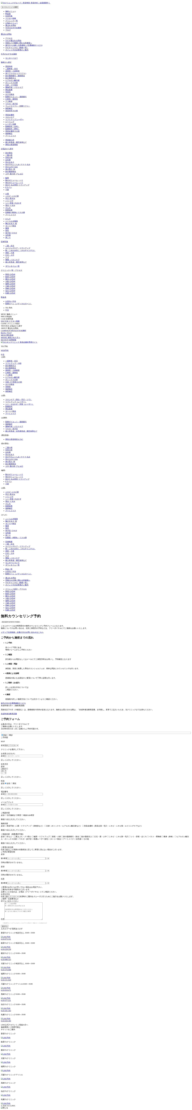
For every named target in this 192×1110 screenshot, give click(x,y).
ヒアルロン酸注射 (12, 80)
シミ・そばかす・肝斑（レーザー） (19, 404)
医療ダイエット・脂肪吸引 (16, 97)
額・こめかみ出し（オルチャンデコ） (20, 250)
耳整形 (8, 92)
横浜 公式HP (10, 279)
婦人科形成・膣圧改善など (16, 142)
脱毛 (7, 230)
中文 (2, 355)
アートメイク (10, 136)
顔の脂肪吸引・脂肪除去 (15, 76)
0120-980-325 (6, 960)
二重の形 (8, 155)
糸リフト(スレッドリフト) (15, 73)
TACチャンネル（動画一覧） (16, 48)
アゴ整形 (8, 101)
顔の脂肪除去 (10, 171)
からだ (8, 219)
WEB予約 (4, 350)
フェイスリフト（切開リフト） (17, 106)
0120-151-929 (6, 980)
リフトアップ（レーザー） (16, 402)
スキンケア (9, 117)
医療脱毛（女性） (12, 126)
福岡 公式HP (10, 284)
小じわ (8, 208)
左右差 (8, 160)
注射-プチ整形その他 (13, 382)
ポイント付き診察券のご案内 (16, 50)
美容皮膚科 (9, 115)
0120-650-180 (6, 1021)
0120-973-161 (6, 939)
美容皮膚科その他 (12, 131)
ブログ (8, 30)
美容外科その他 (11, 111)
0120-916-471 (6, 990)
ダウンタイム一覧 (12, 266)
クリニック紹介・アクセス (16, 589)
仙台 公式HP (10, 291)
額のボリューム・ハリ (14, 180)
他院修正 (8, 108)
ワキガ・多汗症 (11, 104)
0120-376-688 (6, 970)
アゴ (7, 257)
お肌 (7, 194)
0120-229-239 (6, 949)
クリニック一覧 (11, 21)
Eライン (8, 187)
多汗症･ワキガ (11, 233)
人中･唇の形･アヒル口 (14, 174)
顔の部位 (8, 153)
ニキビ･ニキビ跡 (12, 196)
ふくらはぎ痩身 (11, 221)
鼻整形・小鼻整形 (12, 71)
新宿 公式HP (10, 274)
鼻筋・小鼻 (9, 253)
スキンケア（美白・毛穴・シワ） (18, 400)
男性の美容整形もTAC (14, 439)
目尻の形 (8, 157)
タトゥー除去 (10, 226)
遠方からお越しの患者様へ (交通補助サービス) (23, 45)
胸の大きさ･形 (11, 223)
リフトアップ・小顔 (13, 363)
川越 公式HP (10, 286)
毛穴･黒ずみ (10, 198)
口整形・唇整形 (11, 99)
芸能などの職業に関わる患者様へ (18, 43)
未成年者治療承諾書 (9, 714)
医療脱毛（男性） (12, 129)
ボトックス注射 (11, 83)
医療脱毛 (8, 407)
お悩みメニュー (11, 23)
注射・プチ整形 (11, 85)
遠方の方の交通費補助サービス (13, 703)
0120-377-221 (6, 1000)
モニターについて (12, 563)
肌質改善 (8, 210)
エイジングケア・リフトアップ (17, 248)
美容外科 (8, 66)
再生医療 (8, 90)
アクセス (8, 38)
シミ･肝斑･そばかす (13, 203)
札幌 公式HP (10, 293)
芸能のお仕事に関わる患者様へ (17, 580)
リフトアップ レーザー (14, 119)
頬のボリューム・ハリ (14, 183)
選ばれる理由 (10, 25)
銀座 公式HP (10, 277)
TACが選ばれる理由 (13, 41)
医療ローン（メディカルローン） (18, 304)
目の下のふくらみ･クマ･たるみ (17, 164)
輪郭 (7, 178)
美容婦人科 (9, 140)
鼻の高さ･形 (10, 169)
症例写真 (8, 16)
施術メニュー (10, 11)
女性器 (8, 235)
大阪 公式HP (10, 281)
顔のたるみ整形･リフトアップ (17, 185)
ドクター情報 (10, 18)
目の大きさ (9, 162)
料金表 (8, 14)
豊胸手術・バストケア (14, 87)
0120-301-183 (6, 1011)
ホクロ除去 (9, 94)
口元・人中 (9, 255)
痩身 (7, 228)
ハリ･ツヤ (9, 201)
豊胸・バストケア (12, 260)
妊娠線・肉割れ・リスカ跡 (16, 538)
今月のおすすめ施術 (13, 28)
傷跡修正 (8, 133)
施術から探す (6, 62)
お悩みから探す (7, 149)
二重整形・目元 (11, 69)
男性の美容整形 (11, 145)
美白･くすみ (10, 205)
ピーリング (9, 122)
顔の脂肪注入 (10, 78)
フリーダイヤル (55, 628)
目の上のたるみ (11, 167)
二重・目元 (9, 246)
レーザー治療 (10, 124)
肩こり (8, 237)
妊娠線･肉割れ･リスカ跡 (15, 212)
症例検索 (8, 542)
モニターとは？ (11, 58)
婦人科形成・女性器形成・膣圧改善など (21, 431)
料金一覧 (8, 569)
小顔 (7, 190)
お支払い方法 (10, 301)
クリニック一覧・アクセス (11, 270)
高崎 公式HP (10, 288)
